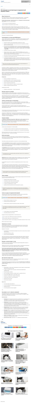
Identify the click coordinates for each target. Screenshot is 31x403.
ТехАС (2, 1)
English (2, 6)
